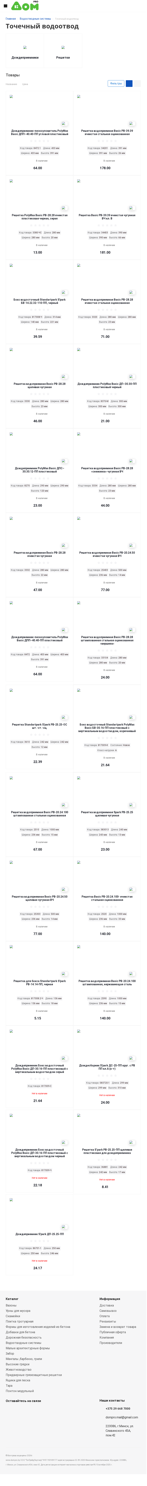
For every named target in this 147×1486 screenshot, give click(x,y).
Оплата (105, 1316)
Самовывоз (108, 1311)
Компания (107, 1337)
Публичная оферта (113, 1332)
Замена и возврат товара (118, 1327)
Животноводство (18, 1369)
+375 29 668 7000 (118, 1408)
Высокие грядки (17, 1364)
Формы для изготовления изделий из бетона (38, 1327)
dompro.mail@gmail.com (122, 1417)
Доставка (107, 1305)
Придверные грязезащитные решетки (34, 1375)
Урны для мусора (18, 1311)
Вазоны (11, 1305)
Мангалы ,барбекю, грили (24, 1359)
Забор (10, 1353)
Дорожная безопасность (24, 1337)
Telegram (28, 1410)
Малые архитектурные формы (28, 1348)
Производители (111, 1343)
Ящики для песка (18, 1380)
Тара (9, 1385)
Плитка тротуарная (19, 1321)
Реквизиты (108, 1321)
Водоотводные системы (35, 18)
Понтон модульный (20, 1391)
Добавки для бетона (20, 1332)
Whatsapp (9, 1410)
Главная (11, 18)
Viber (19, 1410)
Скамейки (13, 1316)
